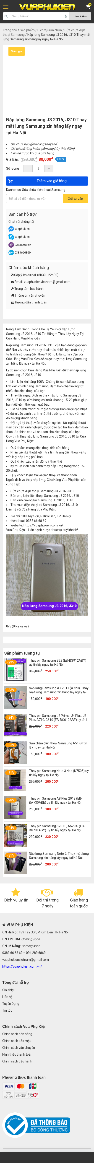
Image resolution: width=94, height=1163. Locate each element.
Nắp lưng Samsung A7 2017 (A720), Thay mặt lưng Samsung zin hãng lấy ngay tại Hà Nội (59, 692)
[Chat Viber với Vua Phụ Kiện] (11, 246)
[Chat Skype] (11, 238)
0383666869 (23, 244)
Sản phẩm (27, 30)
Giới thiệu (8, 990)
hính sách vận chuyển (19, 1047)
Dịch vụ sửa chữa (49, 30)
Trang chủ (10, 30)
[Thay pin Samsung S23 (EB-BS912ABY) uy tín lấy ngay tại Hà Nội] (15, 680)
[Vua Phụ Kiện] (47, 6)
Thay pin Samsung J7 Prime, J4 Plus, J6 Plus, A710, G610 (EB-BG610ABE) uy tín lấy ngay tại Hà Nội (59, 720)
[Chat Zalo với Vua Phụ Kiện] (11, 254)
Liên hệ (7, 997)
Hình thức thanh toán (17, 1054)
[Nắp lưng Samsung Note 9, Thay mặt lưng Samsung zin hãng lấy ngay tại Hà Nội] (15, 873)
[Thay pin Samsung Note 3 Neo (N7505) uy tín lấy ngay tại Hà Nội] (15, 790)
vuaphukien (22, 229)
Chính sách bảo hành (17, 1061)
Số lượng (12, 168)
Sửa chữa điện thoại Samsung (43, 190)
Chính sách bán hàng (17, 1034)
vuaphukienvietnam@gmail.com (47, 282)
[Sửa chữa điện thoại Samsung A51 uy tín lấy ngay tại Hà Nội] (15, 763)
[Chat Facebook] (11, 230)
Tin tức (7, 1010)
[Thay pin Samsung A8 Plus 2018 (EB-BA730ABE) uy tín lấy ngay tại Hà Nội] (15, 818)
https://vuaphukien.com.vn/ (43, 525)
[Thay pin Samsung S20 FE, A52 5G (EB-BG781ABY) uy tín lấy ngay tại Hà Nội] (15, 845)
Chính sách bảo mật (16, 1041)
